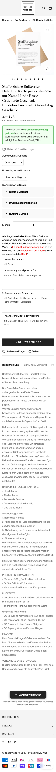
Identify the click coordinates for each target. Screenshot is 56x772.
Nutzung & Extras (18, 213)
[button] (50, 8)
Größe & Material (18, 191)
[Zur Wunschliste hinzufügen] (47, 30)
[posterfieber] (28, 8)
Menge (6, 224)
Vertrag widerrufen (30, 694)
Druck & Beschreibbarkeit (23, 202)
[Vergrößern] (47, 69)
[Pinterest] (3, 742)
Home (5, 20)
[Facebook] (9, 742)
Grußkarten (20, 20)
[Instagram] (15, 742)
